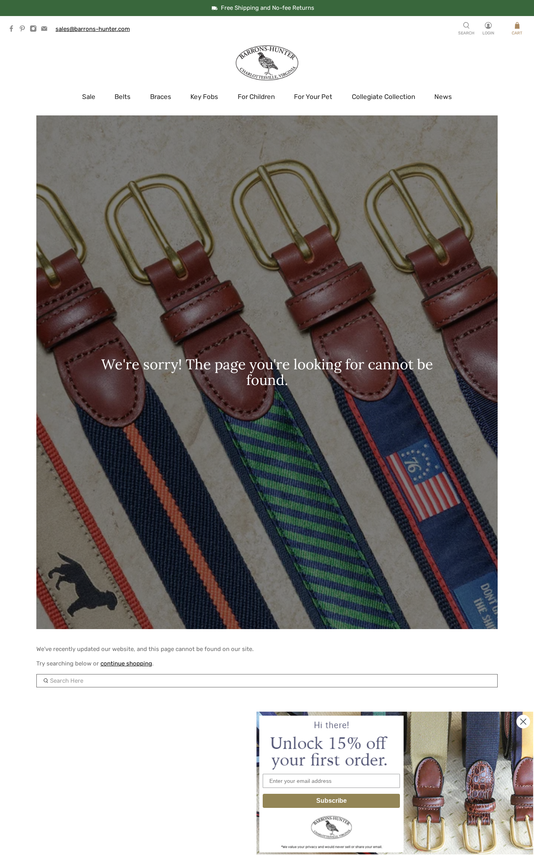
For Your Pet (313, 97)
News (443, 97)
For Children (256, 97)
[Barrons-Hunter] (267, 63)
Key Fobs (204, 97)
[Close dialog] (523, 721)
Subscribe (331, 800)
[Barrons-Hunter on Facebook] (13, 30)
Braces (160, 97)
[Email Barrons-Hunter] (46, 30)
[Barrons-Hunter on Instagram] (35, 30)
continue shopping (126, 663)
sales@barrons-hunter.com (93, 28)
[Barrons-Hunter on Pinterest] (24, 30)
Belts (123, 97)
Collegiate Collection (383, 97)
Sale (88, 97)
